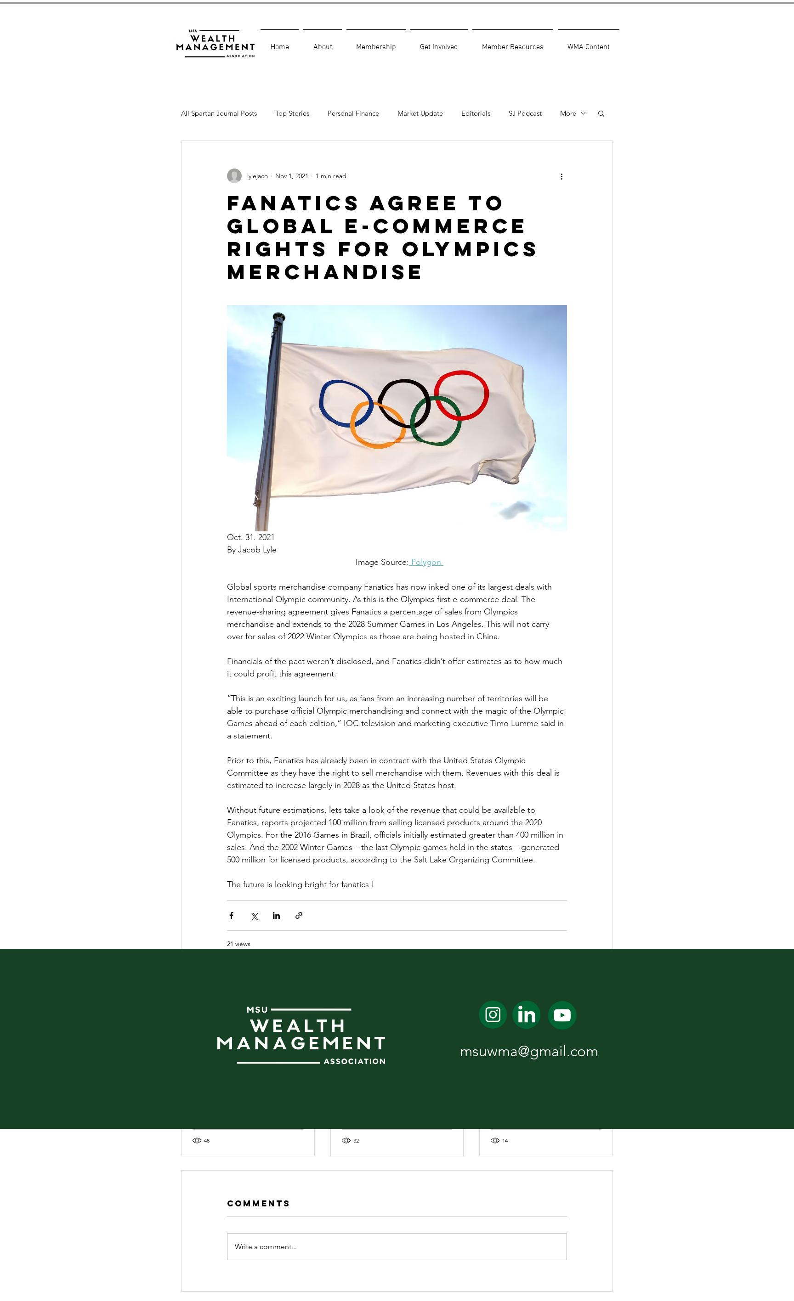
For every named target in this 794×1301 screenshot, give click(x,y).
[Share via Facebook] (231, 915)
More (568, 113)
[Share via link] (299, 915)
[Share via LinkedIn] (276, 915)
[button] (322, 43)
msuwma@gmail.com (529, 1051)
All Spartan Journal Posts (219, 113)
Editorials (475, 113)
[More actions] (561, 175)
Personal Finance (353, 113)
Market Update (420, 113)
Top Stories (292, 113)
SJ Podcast (525, 113)
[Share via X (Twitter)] (254, 915)
